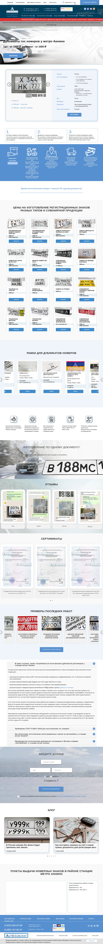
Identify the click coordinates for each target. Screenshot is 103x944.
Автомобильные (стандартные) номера (38, 232)
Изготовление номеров (76, 918)
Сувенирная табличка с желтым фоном (86, 290)
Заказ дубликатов (10, 918)
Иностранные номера (43, 15)
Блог (45, 2)
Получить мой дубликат (51, 789)
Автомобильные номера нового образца (15, 232)
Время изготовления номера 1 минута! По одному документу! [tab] (51, 188)
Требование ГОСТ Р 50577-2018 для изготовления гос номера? (42, 729)
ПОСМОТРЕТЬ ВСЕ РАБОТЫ (52, 649)
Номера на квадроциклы (37, 289)
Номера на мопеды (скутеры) (86, 261)
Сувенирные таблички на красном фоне (84, 320)
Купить (28, 391)
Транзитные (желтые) (13, 319)
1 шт (47, 776)
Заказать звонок (90, 2)
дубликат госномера (66, 687)
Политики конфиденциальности (67, 796)
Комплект (55, 776)
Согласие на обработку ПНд (80, 935)
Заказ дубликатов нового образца (12, 15)
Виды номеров (58, 15)
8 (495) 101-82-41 (13, 929)
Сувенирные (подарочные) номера (61, 262)
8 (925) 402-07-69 (13, 925)
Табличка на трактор (13, 289)
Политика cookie (63, 935)
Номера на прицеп (63, 289)
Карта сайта (95, 935)
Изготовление (71, 15)
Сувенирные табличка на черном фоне (61, 320)
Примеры (90, 15)
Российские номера (27, 15)
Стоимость (83, 15)
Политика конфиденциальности (45, 935)
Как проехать (12, 163)
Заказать (13, 56)
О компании (20, 2)
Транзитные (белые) (37, 319)
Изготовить (74, 114)
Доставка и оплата (34, 2)
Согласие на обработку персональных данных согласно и (53, 796)
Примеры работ (9, 921)
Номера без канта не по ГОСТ (15, 261)
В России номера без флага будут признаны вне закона (23, 846)
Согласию (83, 796)
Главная (10, 2)
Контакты (52, 2)
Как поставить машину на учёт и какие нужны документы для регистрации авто (75, 846)
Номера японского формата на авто (63, 231)
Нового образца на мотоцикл (86, 231)
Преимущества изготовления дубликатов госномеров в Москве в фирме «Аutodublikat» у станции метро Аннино (46, 742)
